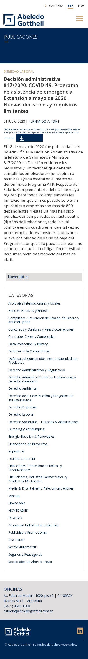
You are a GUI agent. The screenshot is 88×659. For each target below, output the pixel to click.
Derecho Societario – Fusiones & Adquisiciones (43, 421)
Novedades (18, 276)
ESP (70, 5)
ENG (81, 5)
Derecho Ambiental (22, 388)
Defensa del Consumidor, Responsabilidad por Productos (43, 360)
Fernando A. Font (44, 121)
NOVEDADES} (18, 510)
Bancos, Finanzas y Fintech (28, 310)
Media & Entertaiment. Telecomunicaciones (41, 488)
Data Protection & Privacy (28, 344)
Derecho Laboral (19, 71)
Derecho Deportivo (22, 407)
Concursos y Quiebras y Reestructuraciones (41, 329)
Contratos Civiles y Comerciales (31, 336)
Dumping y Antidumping (26, 429)
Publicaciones (20, 37)
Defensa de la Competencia (29, 351)
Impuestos (16, 451)
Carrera (56, 5)
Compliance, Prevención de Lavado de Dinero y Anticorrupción (43, 320)
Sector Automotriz (22, 547)
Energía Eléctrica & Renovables (31, 436)
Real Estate (16, 539)
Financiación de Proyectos (27, 444)
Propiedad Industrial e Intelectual (33, 525)
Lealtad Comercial (21, 458)
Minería (13, 495)
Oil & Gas (15, 517)
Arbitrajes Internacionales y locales (34, 303)
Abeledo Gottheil (23, 20)
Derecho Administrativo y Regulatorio (36, 370)
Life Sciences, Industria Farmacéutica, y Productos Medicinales (37, 479)
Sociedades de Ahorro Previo (30, 561)
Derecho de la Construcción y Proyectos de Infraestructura (40, 397)
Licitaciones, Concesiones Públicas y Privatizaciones (35, 467)
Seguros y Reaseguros (25, 554)
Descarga (32, 137)
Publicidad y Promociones (27, 532)
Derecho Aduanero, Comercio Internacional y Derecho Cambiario (42, 379)
